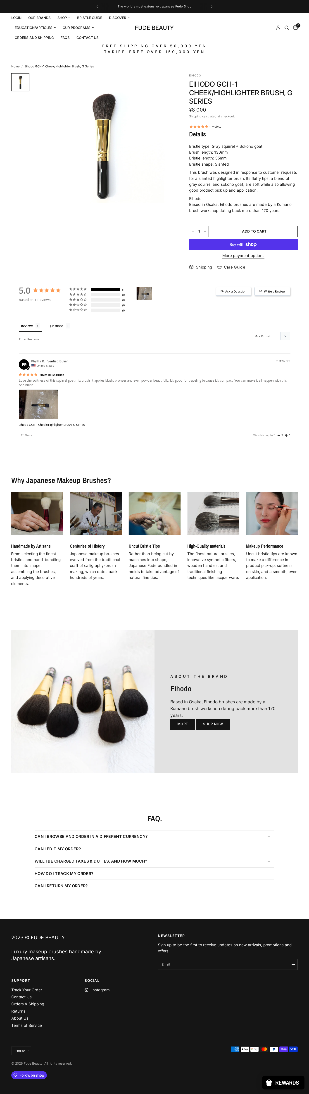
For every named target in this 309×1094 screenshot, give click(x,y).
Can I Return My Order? (61, 885)
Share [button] (28, 435)
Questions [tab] (55, 326)
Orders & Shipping (27, 1004)
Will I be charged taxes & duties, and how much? (91, 861)
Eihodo (195, 198)
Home (15, 66)
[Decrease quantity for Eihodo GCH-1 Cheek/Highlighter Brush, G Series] (192, 231)
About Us (20, 1018)
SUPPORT (20, 980)
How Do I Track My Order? (64, 873)
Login (16, 18)
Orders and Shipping (34, 38)
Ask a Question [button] (235, 291)
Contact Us (21, 997)
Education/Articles (33, 28)
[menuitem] (18, 18)
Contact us (87, 38)
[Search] (286, 28)
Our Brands (39, 18)
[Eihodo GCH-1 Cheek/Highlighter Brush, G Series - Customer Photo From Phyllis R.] (144, 293)
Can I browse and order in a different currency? (91, 836)
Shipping (195, 116)
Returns (18, 1011)
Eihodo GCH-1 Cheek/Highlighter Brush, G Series (52, 425)
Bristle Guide (89, 18)
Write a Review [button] (274, 291)
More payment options (243, 256)
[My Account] (278, 28)
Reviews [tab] (27, 326)
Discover (117, 18)
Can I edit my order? (58, 849)
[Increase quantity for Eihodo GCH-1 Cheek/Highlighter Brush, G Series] (205, 231)
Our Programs (76, 28)
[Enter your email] (293, 964)
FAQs (65, 38)
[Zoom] (166, 82)
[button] (280, 435)
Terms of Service (26, 1025)
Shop (62, 18)
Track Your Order (26, 990)
